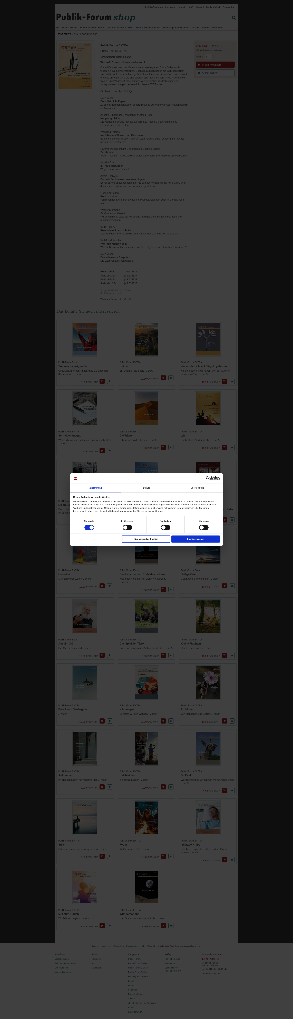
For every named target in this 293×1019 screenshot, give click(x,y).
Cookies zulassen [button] (195, 539)
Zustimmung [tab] (96, 488)
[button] (89, 521)
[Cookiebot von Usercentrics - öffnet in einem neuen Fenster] (205, 478)
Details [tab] (146, 488)
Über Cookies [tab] (197, 488)
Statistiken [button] (165, 521)
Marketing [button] (204, 521)
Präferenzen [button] (127, 521)
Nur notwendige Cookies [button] (146, 539)
